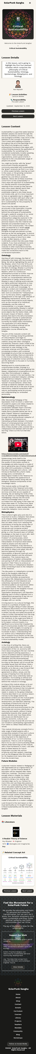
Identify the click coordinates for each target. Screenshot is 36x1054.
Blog (18, 1035)
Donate (18, 1008)
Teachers (18, 1024)
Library (18, 1018)
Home (18, 994)
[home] (13, 3)
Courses (18, 1014)
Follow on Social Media (18, 1044)
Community (18, 1031)
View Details (18, 967)
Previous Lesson (18, 111)
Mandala (18, 1028)
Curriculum (18, 1011)
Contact (18, 1004)
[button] (30, 3)
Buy (3, 846)
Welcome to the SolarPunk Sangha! (18, 43)
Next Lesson (18, 116)
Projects (18, 1021)
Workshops (18, 1038)
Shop (18, 1001)
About (18, 998)
